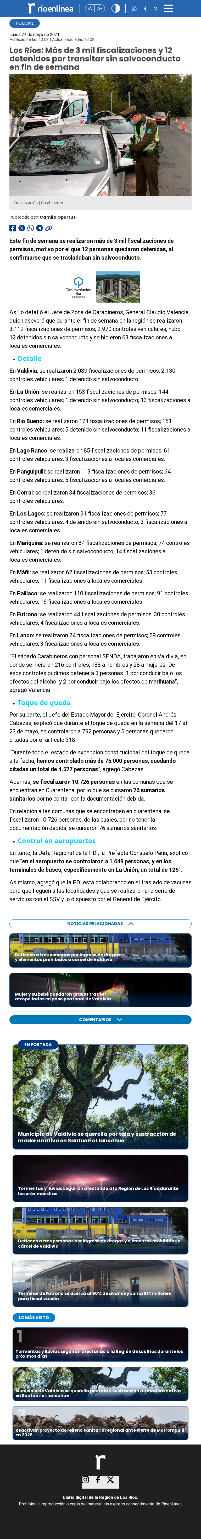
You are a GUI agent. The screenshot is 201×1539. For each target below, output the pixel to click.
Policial (25, 23)
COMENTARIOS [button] (95, 1020)
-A (90, 8)
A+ (99, 8)
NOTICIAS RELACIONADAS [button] (95, 924)
